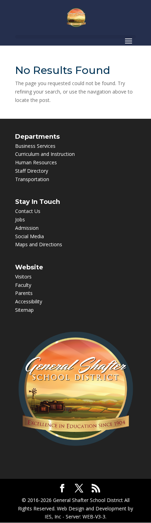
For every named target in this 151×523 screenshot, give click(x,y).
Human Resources (36, 162)
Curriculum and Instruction (45, 154)
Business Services (35, 146)
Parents (24, 293)
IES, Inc (53, 516)
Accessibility (28, 301)
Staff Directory (31, 170)
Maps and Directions (38, 244)
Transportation (32, 179)
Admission (27, 228)
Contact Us (27, 211)
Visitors (23, 276)
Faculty (23, 285)
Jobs (20, 219)
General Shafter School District (88, 500)
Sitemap (24, 310)
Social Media (29, 236)
